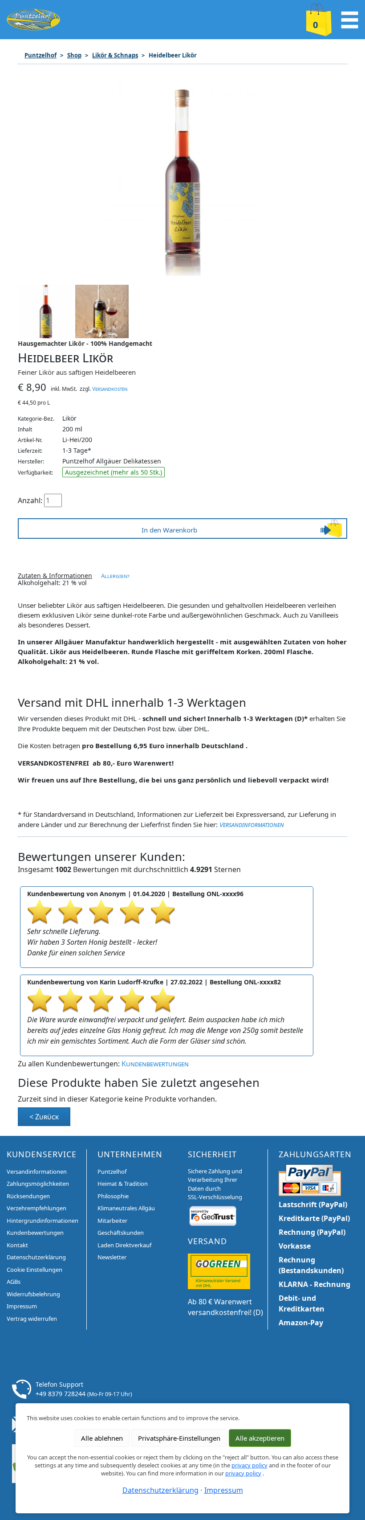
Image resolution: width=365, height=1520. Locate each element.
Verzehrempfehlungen (36, 1208)
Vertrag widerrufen (32, 1319)
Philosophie (113, 1196)
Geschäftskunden (120, 1233)
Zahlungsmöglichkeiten (38, 1184)
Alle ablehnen (102, 1438)
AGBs (13, 1282)
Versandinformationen (251, 824)
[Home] (33, 19)
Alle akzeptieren (259, 1438)
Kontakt (17, 1245)
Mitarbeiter (112, 1221)
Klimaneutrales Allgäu (126, 1208)
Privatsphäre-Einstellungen (179, 1438)
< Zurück (44, 1117)
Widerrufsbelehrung (33, 1294)
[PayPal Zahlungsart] (310, 1179)
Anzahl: (30, 500)
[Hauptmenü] (349, 19)
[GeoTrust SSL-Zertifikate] (213, 1215)
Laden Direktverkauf (124, 1245)
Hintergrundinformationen (42, 1221)
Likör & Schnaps (115, 55)
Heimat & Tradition (122, 1184)
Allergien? (115, 576)
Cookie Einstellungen (34, 1270)
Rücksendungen (28, 1196)
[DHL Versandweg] (219, 1270)
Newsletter (111, 1257)
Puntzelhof (40, 55)
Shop (74, 55)
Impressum (22, 1306)
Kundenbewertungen (155, 1064)
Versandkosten (109, 389)
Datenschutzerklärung (36, 1257)
